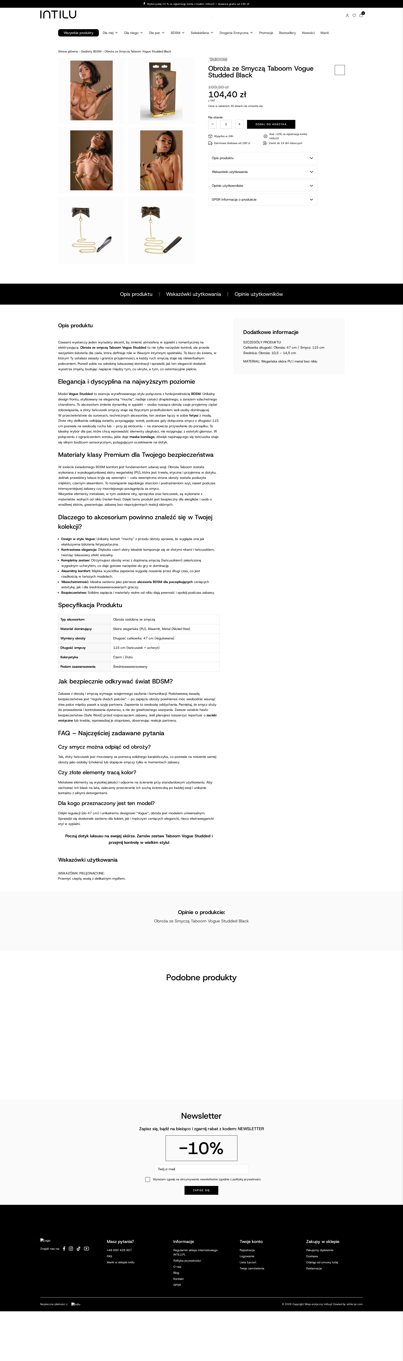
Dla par (154, 33)
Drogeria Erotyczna (234, 33)
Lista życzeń (248, 1262)
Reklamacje (314, 1268)
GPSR (177, 1285)
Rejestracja (247, 1250)
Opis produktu (136, 294)
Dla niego (131, 33)
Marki (325, 33)
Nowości (308, 33)
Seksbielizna (200, 33)
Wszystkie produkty (78, 33)
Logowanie (247, 1256)
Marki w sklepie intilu (121, 1262)
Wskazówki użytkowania (193, 294)
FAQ (109, 1256)
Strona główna (68, 51)
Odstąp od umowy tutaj (322, 1262)
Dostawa (312, 1256)
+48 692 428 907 (119, 1250)
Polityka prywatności (187, 1260)
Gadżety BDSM (91, 51)
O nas (177, 1267)
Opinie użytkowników (259, 294)
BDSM (175, 33)
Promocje (266, 33)
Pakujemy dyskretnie (320, 1250)
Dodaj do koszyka (271, 124)
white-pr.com (355, 1304)
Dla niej (108, 33)
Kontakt (178, 1279)
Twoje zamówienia (252, 1268)
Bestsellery (287, 33)
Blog (176, 1273)
